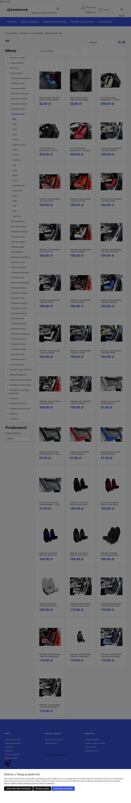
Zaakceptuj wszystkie (63, 788)
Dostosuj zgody (42, 788)
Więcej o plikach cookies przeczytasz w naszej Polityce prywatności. (29, 783)
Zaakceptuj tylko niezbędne (18, 788)
